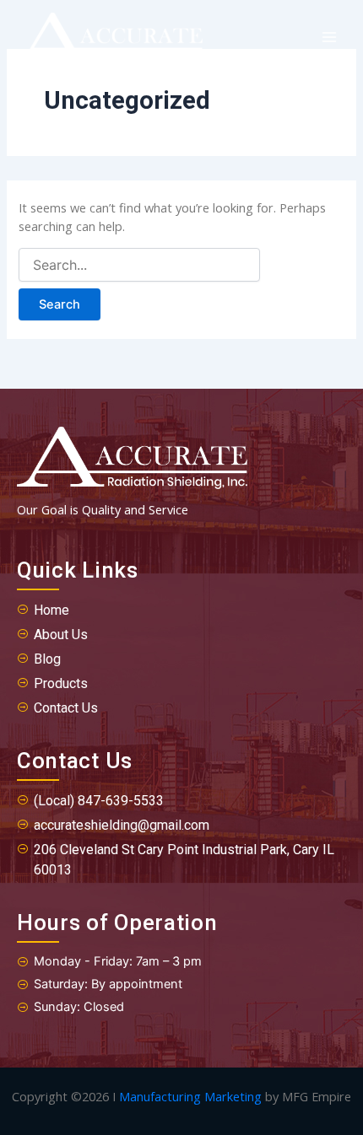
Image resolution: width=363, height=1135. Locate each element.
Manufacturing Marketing (190, 1096)
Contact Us (66, 708)
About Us (61, 635)
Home (51, 610)
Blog (47, 659)
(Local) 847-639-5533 (99, 801)
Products (61, 683)
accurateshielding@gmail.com (121, 825)
